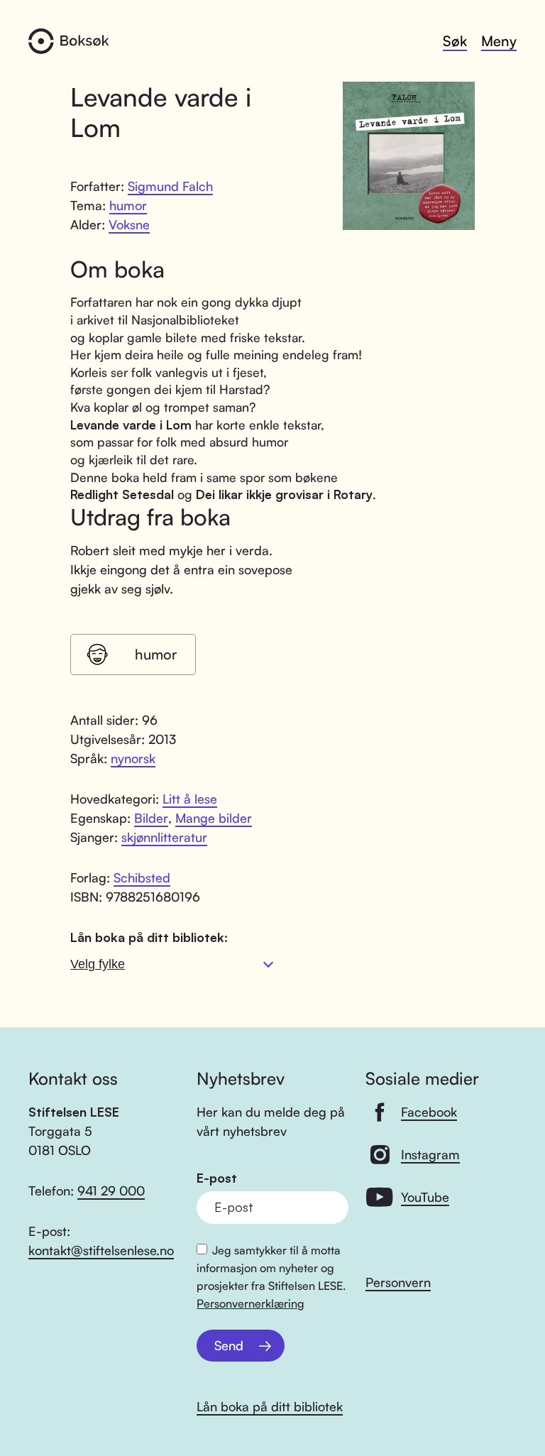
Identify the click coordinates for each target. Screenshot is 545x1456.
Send (228, 1345)
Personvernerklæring (250, 1303)
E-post (217, 1178)
